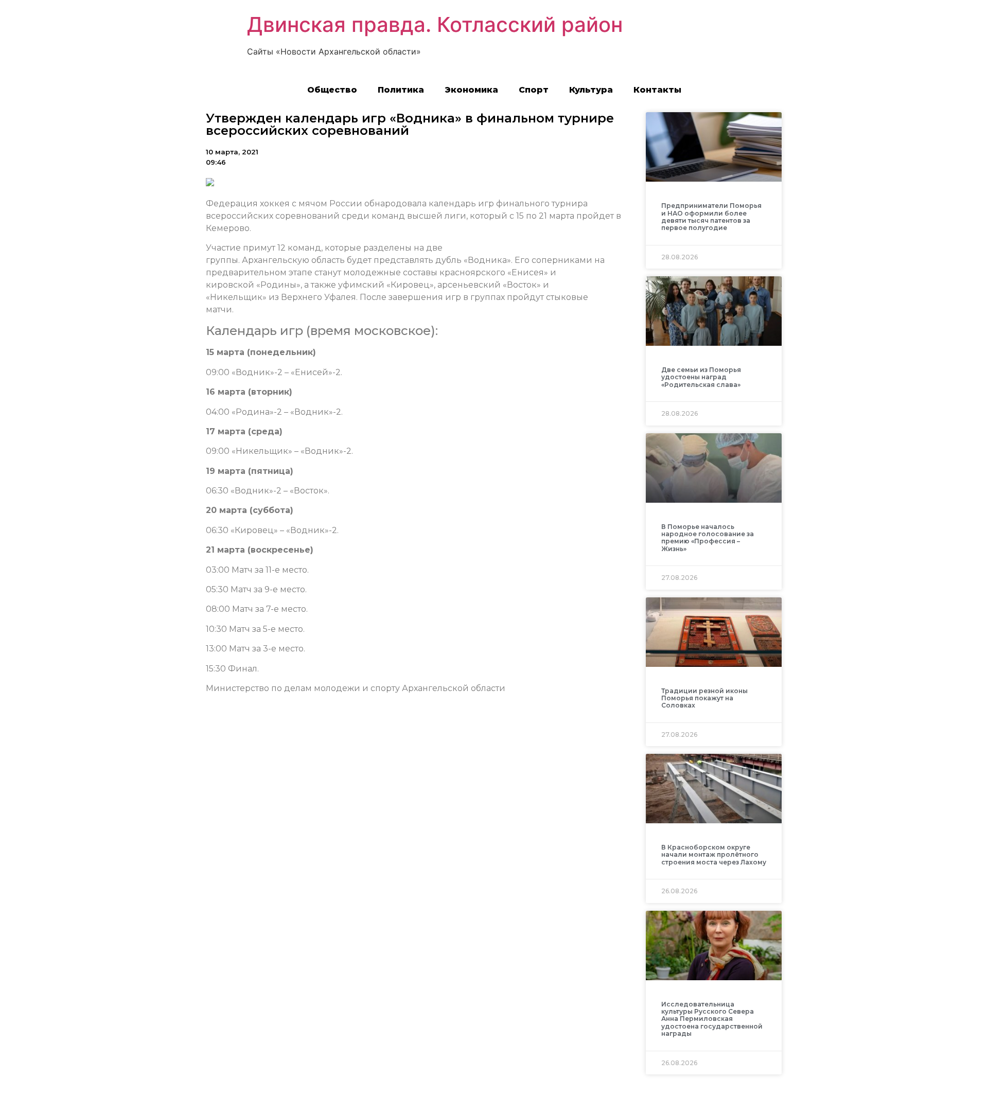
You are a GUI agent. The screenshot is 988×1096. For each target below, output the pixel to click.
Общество (332, 90)
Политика (401, 90)
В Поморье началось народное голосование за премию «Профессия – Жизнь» (707, 538)
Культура (591, 90)
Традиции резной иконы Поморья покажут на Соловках (704, 698)
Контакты (657, 90)
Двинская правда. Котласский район (435, 24)
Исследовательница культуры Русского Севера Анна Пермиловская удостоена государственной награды (712, 1019)
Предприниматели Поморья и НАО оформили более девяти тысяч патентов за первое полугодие (711, 217)
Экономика (471, 90)
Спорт (534, 90)
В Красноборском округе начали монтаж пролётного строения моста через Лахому (713, 854)
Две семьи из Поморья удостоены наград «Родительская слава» (701, 377)
